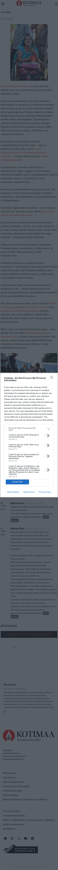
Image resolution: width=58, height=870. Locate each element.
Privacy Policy (45, 492)
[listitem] (29, 429)
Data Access (29, 492)
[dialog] (29, 435)
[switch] (47, 435)
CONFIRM (17, 482)
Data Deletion (13, 492)
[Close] (52, 378)
